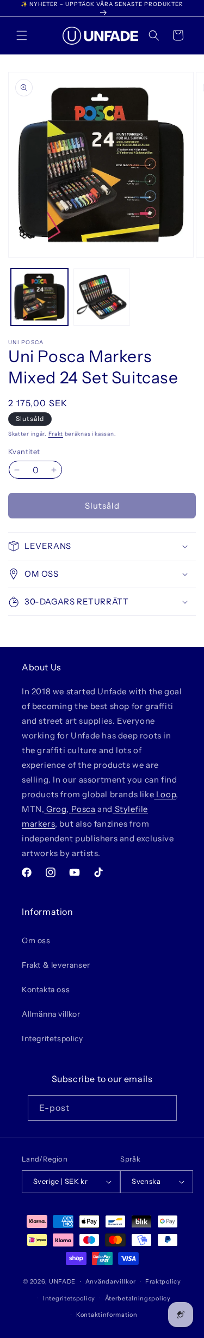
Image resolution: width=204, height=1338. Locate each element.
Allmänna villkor (51, 1014)
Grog (55, 809)
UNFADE (62, 1281)
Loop (165, 794)
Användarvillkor (110, 1281)
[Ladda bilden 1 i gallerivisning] (39, 297)
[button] (22, 35)
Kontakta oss (46, 989)
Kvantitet (24, 451)
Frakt (56, 433)
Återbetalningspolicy (138, 1298)
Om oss (36, 940)
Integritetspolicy (52, 1038)
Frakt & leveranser (56, 965)
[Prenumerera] (164, 1108)
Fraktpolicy (163, 1281)
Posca (82, 809)
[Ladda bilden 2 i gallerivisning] (102, 297)
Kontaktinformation (107, 1314)
